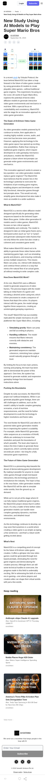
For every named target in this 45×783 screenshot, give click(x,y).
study (15, 77)
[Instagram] (28, 761)
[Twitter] (16, 761)
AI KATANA (7, 12)
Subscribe (33, 3)
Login (21, 3)
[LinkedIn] (22, 761)
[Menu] (41, 3)
